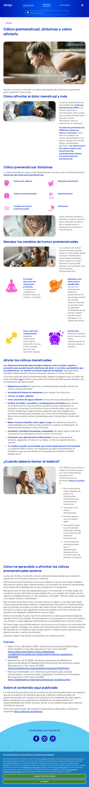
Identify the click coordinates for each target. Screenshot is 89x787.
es (21, 379)
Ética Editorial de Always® (28, 711)
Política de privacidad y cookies (34, 767)
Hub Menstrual (28, 5)
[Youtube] (44, 739)
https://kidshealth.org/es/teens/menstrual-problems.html (39, 679)
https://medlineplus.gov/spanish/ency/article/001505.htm (38, 668)
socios (44, 759)
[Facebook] (36, 739)
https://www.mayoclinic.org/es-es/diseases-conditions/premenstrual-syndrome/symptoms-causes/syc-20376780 (40, 654)
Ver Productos (65, 5)
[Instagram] (53, 739)
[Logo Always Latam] (7, 5)
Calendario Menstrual (47, 5)
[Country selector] (82, 5)
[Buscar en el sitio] (28, 13)
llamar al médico (77, 480)
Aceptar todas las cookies (44, 776)
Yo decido (44, 782)
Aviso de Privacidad (60, 767)
